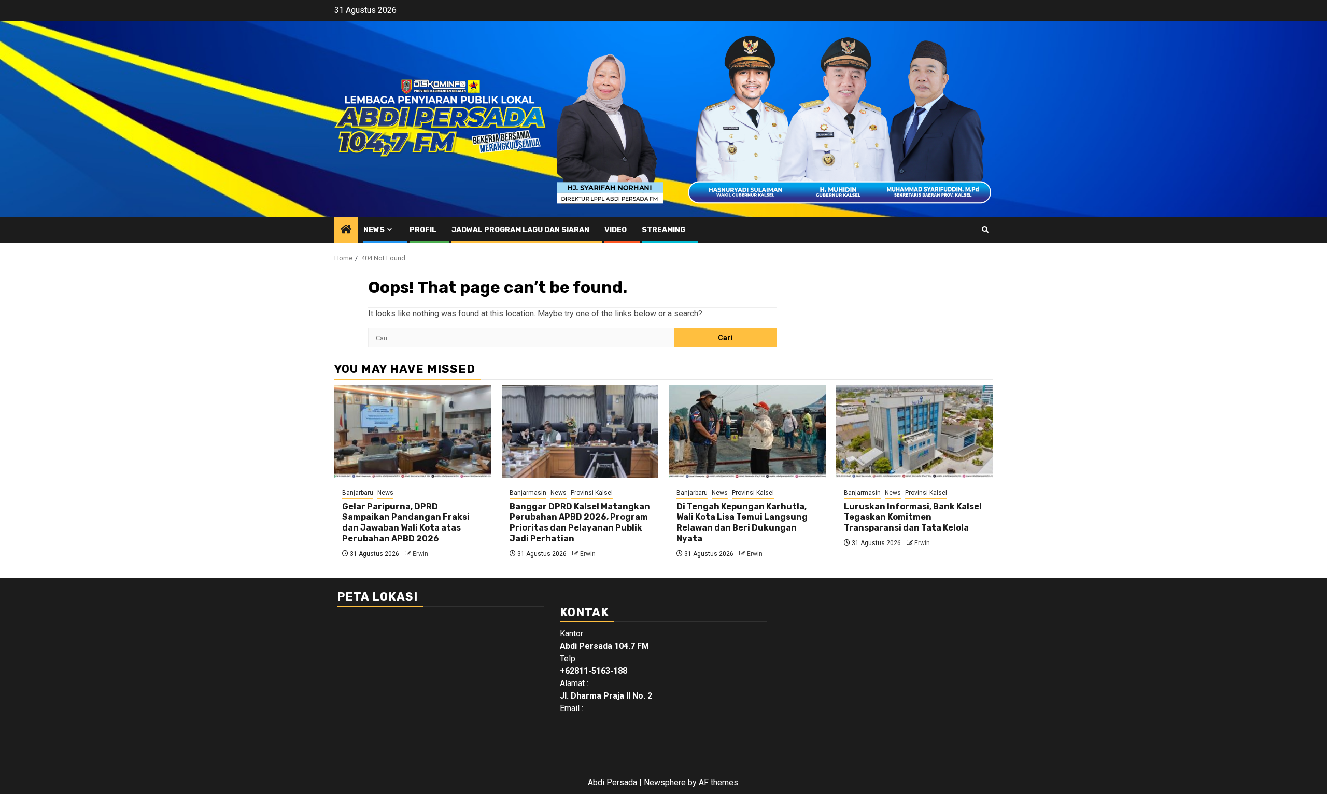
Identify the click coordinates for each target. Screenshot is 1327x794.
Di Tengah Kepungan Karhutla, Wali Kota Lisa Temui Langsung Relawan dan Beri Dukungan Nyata (742, 523)
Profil (423, 230)
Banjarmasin (528, 492)
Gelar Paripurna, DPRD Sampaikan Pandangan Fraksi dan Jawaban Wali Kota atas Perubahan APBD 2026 (406, 523)
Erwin (420, 554)
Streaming (663, 230)
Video (615, 230)
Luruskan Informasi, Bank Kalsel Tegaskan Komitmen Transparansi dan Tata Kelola (913, 517)
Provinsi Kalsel (592, 492)
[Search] (985, 229)
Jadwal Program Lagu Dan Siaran (520, 230)
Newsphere (665, 782)
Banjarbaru (357, 492)
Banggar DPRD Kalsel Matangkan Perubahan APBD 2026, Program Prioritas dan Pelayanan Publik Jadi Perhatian (580, 523)
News (374, 230)
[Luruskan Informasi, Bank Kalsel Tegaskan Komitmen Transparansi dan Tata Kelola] (914, 431)
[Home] (346, 230)
